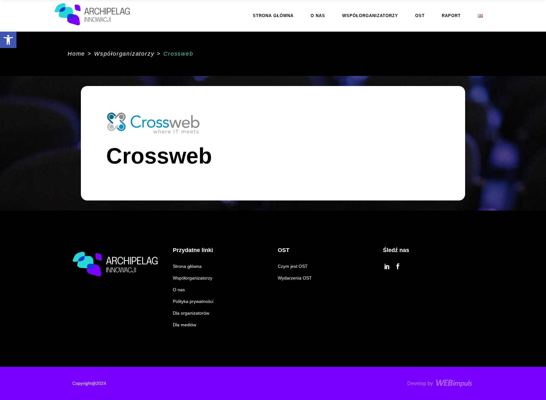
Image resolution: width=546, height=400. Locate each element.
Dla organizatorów (191, 313)
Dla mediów (184, 324)
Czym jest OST (293, 266)
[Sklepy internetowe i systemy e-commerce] (455, 383)
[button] (8, 40)
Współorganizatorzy (124, 54)
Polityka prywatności (193, 301)
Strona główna (187, 266)
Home (76, 54)
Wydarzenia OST (295, 277)
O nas (179, 289)
